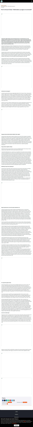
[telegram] (12, 400)
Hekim (5, 5)
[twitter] (4, 400)
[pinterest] (10, 400)
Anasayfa (2, 5)
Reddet (25, 421)
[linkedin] (6, 400)
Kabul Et (16, 425)
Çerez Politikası (14, 423)
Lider (16, 411)
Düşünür (16, 417)
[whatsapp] (8, 400)
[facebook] (3, 400)
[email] (14, 400)
